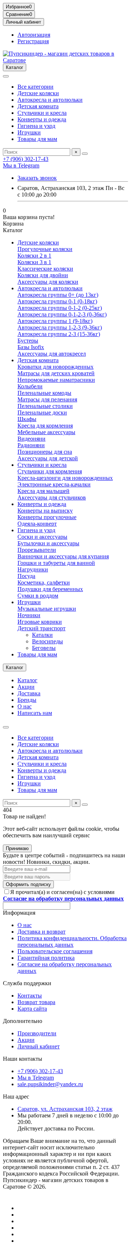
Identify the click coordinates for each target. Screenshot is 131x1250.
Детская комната (38, 106)
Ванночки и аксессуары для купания (63, 556)
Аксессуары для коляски (47, 282)
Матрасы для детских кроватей (56, 373)
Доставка (28, 693)
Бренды (26, 700)
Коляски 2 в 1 (34, 255)
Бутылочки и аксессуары (48, 543)
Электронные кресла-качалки (54, 484)
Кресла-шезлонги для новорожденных (65, 478)
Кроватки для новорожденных (55, 367)
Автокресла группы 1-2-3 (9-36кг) (59, 327)
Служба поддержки (27, 983)
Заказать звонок (37, 178)
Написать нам (34, 713)
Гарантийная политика (46, 958)
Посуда (26, 576)
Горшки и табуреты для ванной (56, 563)
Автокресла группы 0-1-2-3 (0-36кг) (62, 314)
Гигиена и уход (36, 126)
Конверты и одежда (41, 119)
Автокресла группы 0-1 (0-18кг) (57, 301)
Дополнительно (22, 1021)
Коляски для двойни (42, 275)
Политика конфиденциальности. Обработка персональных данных (72, 941)
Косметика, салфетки (43, 582)
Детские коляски (38, 93)
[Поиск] (85, 154)
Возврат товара (36, 1002)
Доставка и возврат (41, 932)
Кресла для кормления (45, 425)
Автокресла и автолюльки (50, 100)
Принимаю (17, 848)
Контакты (29, 995)
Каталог (27, 680)
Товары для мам (37, 139)
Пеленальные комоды (44, 393)
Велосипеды (47, 641)
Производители (36, 1033)
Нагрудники (32, 569)
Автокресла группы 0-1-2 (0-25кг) (59, 308)
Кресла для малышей (43, 491)
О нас (24, 706)
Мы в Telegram (21, 165)
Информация (19, 913)
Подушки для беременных (50, 589)
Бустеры (27, 340)
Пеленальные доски (42, 412)
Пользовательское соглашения (54, 951)
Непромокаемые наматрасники (56, 380)
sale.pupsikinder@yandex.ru (50, 1084)
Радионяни (31, 445)
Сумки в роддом (37, 595)
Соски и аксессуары (42, 537)
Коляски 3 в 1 (34, 262)
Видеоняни (31, 439)
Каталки (42, 635)
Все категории (35, 87)
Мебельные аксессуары (46, 432)
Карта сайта (32, 1009)
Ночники (28, 615)
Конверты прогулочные (46, 517)
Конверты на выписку (45, 510)
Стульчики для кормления (49, 471)
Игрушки (29, 132)
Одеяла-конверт (37, 524)
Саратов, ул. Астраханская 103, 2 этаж (64, 1109)
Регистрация (33, 41)
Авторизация (33, 35)
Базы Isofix (30, 347)
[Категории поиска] (6, 76)
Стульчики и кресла (42, 113)
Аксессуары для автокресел (51, 354)
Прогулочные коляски (44, 249)
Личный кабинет (38, 1046)
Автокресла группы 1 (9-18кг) (54, 321)
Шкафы (26, 419)
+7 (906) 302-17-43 (25, 159)
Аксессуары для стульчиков (51, 497)
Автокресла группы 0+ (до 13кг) (57, 295)
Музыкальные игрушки (46, 609)
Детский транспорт (41, 628)
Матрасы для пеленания (47, 399)
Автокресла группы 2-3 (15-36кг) (58, 334)
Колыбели (30, 386)
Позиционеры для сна (44, 452)
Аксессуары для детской (47, 458)
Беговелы (44, 648)
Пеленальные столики (45, 406)
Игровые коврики (39, 622)
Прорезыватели (36, 550)
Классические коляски (45, 269)
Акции (26, 687)
